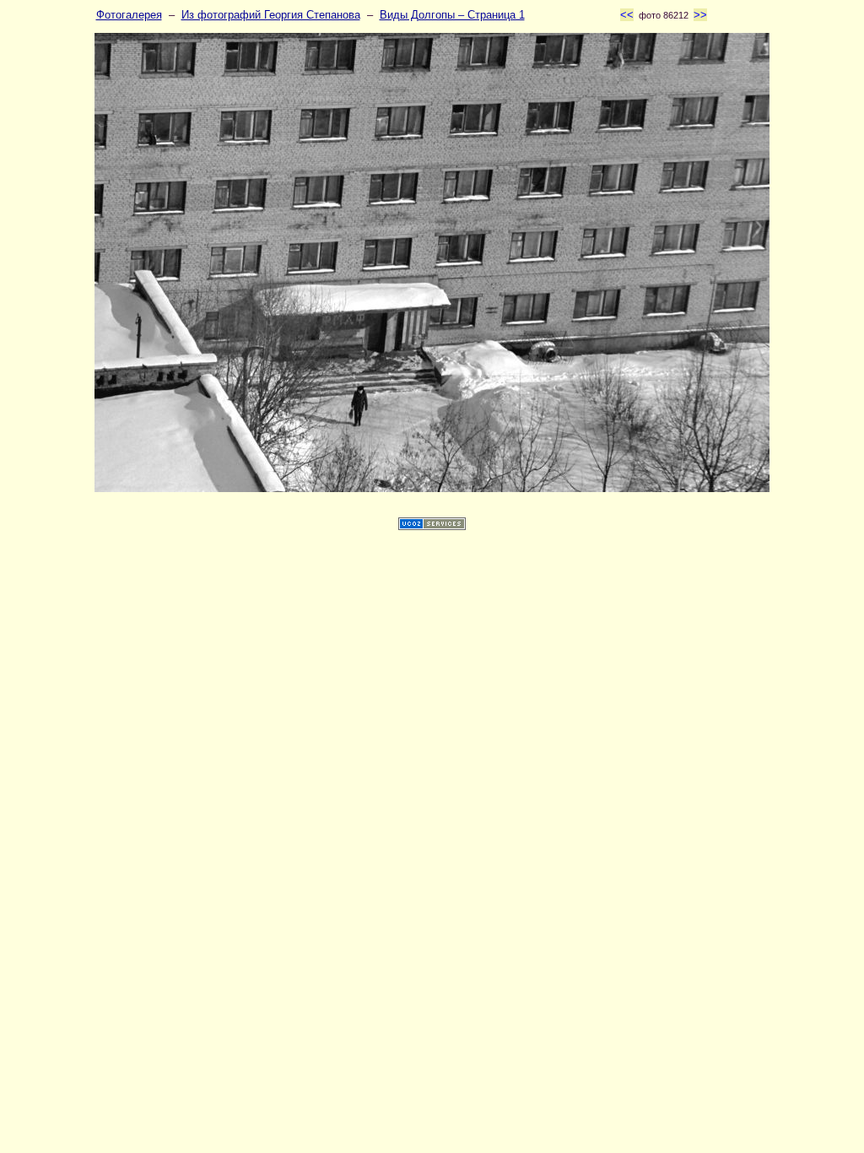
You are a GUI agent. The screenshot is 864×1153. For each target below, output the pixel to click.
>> (700, 14)
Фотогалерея (129, 14)
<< (627, 14)
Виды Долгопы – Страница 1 (452, 14)
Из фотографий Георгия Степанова (270, 14)
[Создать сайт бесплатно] (432, 526)
